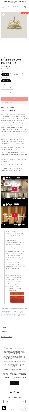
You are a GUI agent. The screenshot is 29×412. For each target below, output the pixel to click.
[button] (3, 7)
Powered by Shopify (20, 409)
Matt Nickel (6, 80)
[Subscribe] (23, 401)
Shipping (8, 68)
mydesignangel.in (12, 409)
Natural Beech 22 (16, 74)
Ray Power (10, 107)
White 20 (5, 74)
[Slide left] (11, 54)
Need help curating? (6, 337)
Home (14, 383)
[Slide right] (18, 54)
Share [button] (4, 327)
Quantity (3, 84)
